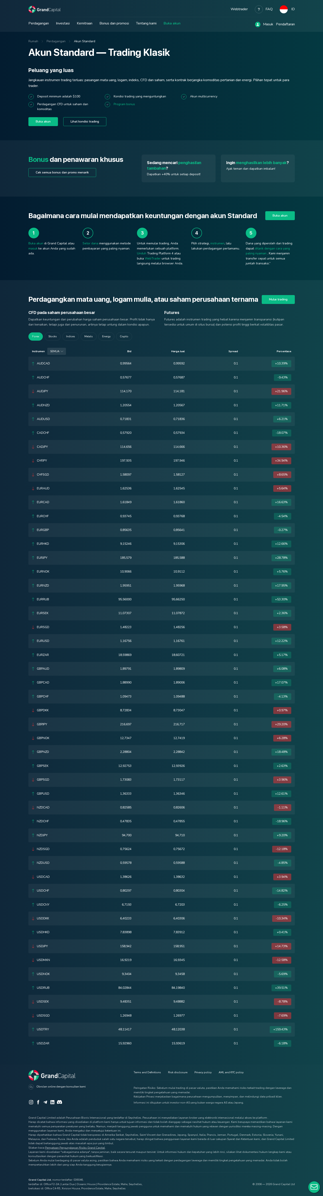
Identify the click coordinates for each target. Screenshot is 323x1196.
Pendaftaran (285, 24)
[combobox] (56, 351)
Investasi (63, 23)
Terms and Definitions (147, 1072)
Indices (70, 336)
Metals (88, 336)
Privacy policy (203, 1072)
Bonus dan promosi (114, 23)
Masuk (268, 24)
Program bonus (124, 104)
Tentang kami (146, 23)
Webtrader (239, 9)
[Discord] (59, 1102)
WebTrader (153, 258)
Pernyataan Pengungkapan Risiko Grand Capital (75, 1148)
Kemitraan (84, 23)
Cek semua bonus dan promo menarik (62, 172)
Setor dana (90, 243)
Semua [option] (54, 351)
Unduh (141, 253)
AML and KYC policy (231, 1072)
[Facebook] (38, 1102)
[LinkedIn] (52, 1102)
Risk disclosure (177, 1072)
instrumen (217, 243)
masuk (33, 248)
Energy (106, 336)
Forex (35, 336)
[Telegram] (45, 1102)
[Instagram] (31, 1102)
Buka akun (172, 23)
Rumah (33, 41)
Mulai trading (278, 299)
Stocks (52, 336)
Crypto (124, 336)
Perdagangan (38, 23)
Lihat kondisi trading (85, 121)
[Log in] (257, 24)
